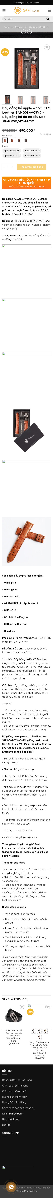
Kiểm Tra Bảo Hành (12, 1113)
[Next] (49, 102)
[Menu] (4, 10)
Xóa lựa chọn (45, 134)
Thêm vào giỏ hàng (31, 166)
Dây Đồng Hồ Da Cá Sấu (39, 27)
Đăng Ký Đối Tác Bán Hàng (17, 1079)
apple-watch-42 (11, 155)
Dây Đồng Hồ (20, 27)
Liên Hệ (6, 1124)
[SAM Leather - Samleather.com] (27, 10)
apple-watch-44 (32, 155)
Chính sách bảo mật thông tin (18, 1107)
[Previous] (2, 1034)
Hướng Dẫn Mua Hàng (14, 1102)
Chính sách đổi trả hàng (15, 1085)
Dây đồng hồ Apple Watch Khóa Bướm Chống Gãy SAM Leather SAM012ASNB (39, 1047)
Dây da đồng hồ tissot (27, 1191)
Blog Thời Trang (10, 1119)
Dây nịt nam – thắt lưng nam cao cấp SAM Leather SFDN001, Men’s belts (14, 1035)
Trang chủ (8, 27)
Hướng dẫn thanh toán (14, 1096)
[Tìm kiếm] (47, 18)
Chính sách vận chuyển (14, 1091)
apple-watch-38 (11, 150)
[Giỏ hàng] (49, 10)
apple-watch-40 (32, 150)
